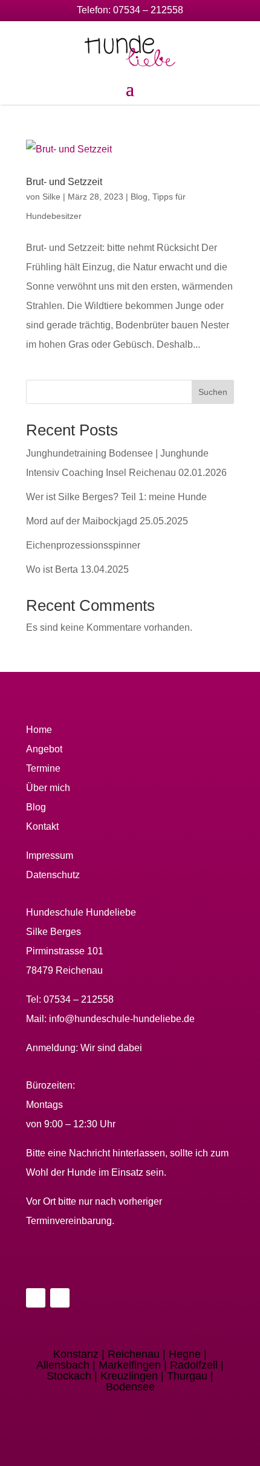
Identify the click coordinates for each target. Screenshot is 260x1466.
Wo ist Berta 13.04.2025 (77, 569)
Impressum (49, 855)
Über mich (48, 788)
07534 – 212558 (148, 10)
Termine (43, 768)
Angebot (44, 749)
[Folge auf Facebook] (35, 1298)
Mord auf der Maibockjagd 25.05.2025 (107, 521)
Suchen (212, 392)
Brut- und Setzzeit (64, 182)
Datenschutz (53, 875)
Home (39, 730)
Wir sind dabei (111, 1048)
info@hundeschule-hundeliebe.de (122, 1019)
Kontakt (42, 826)
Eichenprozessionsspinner (83, 545)
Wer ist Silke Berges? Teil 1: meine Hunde (116, 497)
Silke (51, 196)
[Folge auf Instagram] (60, 1298)
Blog (139, 196)
